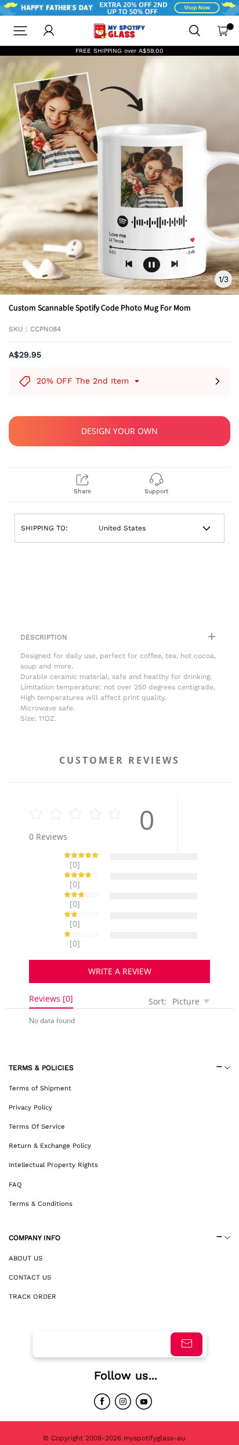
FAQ (15, 1144)
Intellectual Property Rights (53, 1124)
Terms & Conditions (41, 1163)
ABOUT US (25, 1217)
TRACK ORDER (32, 1256)
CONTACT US (30, 1237)
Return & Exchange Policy (50, 1105)
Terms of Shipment (40, 1047)
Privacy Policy (30, 1067)
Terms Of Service (37, 1086)
